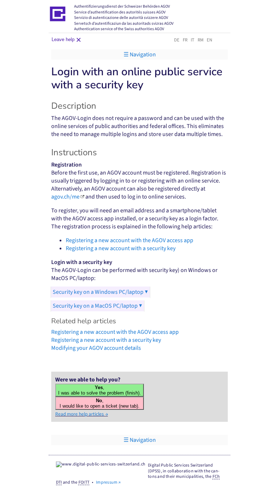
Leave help (65, 39)
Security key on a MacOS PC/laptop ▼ (97, 306)
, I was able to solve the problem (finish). (99, 390)
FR (185, 40)
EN (209, 40)
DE (176, 40)
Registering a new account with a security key (120, 248)
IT (192, 40)
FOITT (83, 482)
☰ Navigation (140, 55)
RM (200, 40)
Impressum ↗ (108, 482)
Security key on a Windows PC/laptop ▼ (100, 292)
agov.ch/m (65, 197)
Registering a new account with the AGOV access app (129, 240)
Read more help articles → (81, 414)
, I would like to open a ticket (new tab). (99, 403)
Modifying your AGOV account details (96, 348)
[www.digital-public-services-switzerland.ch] (100, 465)
